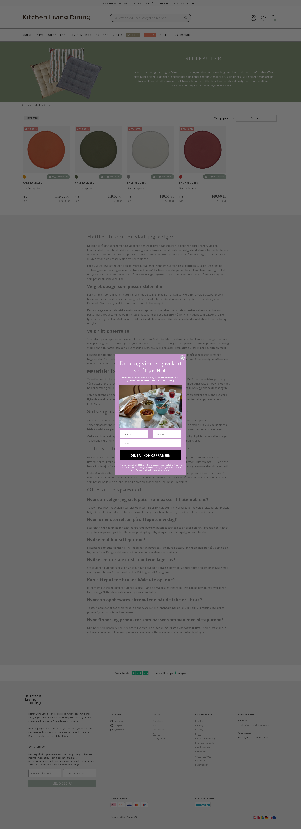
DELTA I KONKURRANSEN (151, 455)
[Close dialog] (182, 357)
